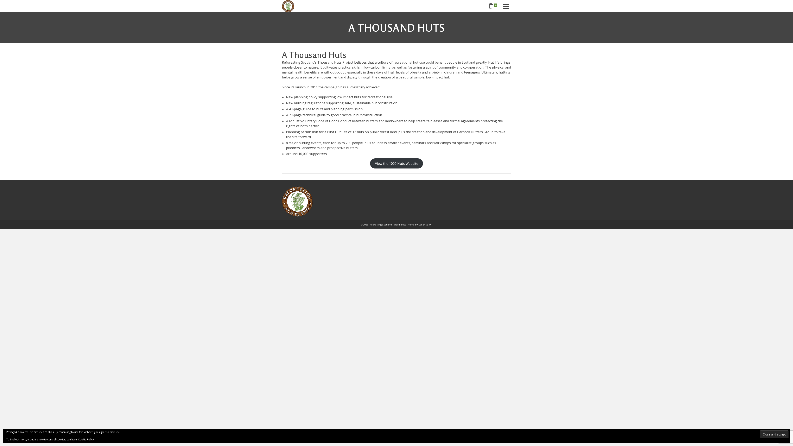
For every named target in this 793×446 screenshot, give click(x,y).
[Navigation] (506, 6)
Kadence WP (425, 224)
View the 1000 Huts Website (396, 163)
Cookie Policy (86, 439)
